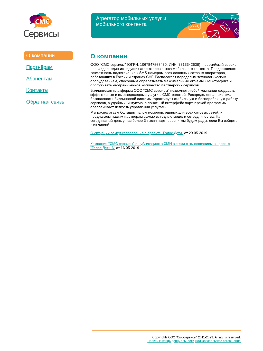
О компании (40, 55)
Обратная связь (45, 102)
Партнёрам (39, 67)
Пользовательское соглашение (218, 341)
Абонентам (39, 78)
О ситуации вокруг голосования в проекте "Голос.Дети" (136, 133)
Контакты (37, 90)
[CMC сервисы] (41, 26)
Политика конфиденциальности (170, 341)
